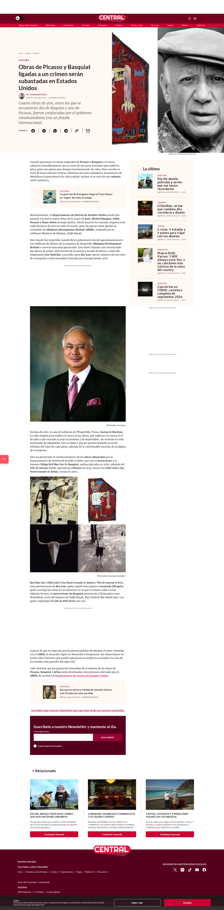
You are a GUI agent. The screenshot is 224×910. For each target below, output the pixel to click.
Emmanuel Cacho (38, 94)
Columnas (68, 25)
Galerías (201, 25)
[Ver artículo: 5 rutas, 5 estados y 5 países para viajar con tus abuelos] (145, 231)
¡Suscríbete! (107, 737)
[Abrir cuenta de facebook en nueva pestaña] (204, 869)
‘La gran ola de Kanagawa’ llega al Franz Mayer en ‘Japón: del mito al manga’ (86, 196)
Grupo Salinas (53, 892)
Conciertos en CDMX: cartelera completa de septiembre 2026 (170, 292)
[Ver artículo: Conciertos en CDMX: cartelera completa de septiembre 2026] (145, 289)
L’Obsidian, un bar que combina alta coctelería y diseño (171, 209)
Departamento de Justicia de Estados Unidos (81, 675)
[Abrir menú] (195, 18)
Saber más (137, 902)
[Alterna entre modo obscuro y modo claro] (19, 18)
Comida (85, 25)
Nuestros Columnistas (36, 872)
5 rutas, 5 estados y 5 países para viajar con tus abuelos (171, 233)
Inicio (21, 53)
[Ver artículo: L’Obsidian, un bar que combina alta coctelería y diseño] (145, 208)
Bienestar (50, 25)
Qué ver (155, 25)
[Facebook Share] (33, 130)
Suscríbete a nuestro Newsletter (33, 867)
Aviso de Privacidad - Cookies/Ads (34, 882)
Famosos (102, 25)
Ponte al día (136, 25)
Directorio (102, 872)
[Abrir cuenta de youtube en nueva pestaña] (197, 869)
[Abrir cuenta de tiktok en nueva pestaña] (190, 869)
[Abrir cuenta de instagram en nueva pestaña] (182, 869)
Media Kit (89, 872)
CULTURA (64, 191)
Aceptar (187, 902)
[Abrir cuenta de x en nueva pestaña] (175, 869)
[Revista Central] (112, 19)
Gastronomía (67, 872)
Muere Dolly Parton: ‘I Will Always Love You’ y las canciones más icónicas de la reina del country (171, 261)
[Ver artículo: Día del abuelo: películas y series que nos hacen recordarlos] (145, 181)
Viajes (170, 25)
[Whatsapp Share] (54, 130)
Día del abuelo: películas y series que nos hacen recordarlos (169, 184)
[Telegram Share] (65, 130)
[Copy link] (76, 130)
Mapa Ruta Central (28, 25)
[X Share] (43, 130)
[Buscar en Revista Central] (190, 18)
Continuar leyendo (54, 834)
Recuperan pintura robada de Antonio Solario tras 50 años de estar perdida (86, 691)
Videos (185, 25)
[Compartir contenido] (4, 459)
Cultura (118, 25)
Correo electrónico (41, 732)
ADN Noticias (24, 892)
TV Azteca (39, 892)
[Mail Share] (87, 130)
